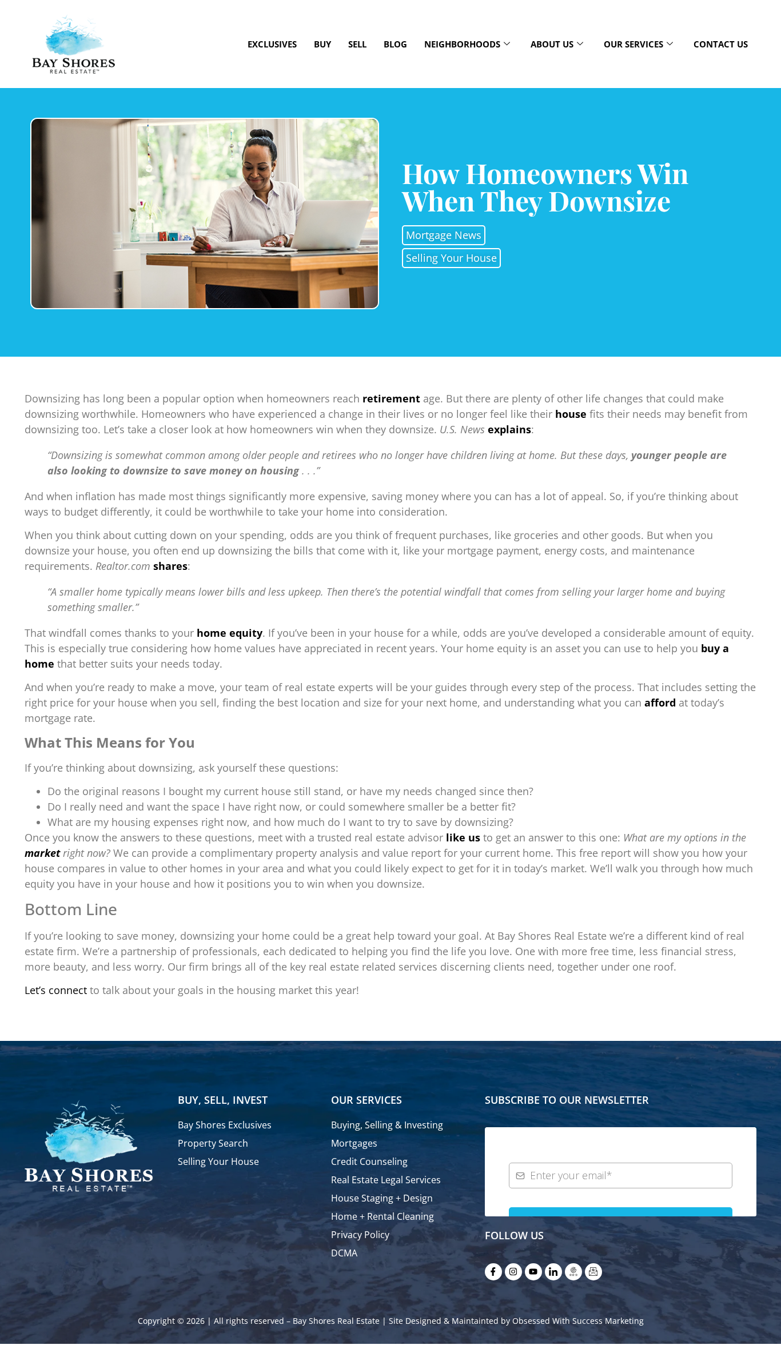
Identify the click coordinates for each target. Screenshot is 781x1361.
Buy (322, 44)
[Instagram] (513, 1271)
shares (170, 566)
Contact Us (721, 44)
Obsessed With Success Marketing (578, 1320)
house (571, 414)
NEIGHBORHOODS (462, 44)
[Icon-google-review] (573, 1271)
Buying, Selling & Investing (387, 1125)
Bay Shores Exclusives (225, 1125)
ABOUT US (552, 44)
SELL (357, 44)
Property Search (213, 1143)
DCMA (344, 1253)
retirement (391, 398)
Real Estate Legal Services (386, 1180)
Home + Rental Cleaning (382, 1216)
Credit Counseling (369, 1161)
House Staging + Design (382, 1198)
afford (660, 702)
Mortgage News (443, 235)
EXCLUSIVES (272, 44)
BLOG (395, 44)
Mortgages (354, 1143)
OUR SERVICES (633, 44)
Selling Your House (451, 258)
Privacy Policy (360, 1234)
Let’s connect (56, 990)
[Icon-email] (593, 1271)
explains (509, 429)
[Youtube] (533, 1271)
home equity (229, 633)
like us (463, 837)
